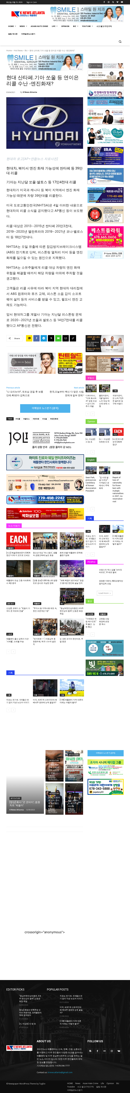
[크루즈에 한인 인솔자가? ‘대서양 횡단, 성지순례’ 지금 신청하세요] (74, 766)
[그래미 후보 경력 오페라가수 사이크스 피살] (55, 766)
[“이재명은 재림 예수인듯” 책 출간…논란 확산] (91, 611)
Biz (26, 50)
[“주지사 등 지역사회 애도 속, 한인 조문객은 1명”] (45, 596)
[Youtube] (122, 2)
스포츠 (9, 634)
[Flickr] (104, 1051)
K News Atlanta (30, 92)
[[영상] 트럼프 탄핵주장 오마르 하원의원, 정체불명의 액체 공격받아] (11, 1012)
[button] (120, 41)
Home (9, 50)
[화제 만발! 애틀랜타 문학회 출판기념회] (72, 540)
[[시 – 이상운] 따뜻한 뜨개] (104, 432)
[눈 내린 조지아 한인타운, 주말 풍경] (72, 627)
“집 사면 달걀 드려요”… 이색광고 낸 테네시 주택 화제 (104, 482)
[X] (113, 2)
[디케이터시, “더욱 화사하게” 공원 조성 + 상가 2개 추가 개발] (91, 388)
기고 (88, 434)
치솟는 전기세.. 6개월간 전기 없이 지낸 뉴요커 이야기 (91, 541)
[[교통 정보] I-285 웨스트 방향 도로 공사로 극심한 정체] (45, 568)
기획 (8, 695)
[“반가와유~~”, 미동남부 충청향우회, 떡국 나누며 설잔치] (45, 627)
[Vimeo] (117, 2)
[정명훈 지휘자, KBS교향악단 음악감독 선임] (91, 584)
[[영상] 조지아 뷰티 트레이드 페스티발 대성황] (74, 799)
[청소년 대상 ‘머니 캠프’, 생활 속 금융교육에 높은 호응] (45, 540)
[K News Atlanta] (18, 92)
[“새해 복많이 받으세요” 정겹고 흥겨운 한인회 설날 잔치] (72, 568)
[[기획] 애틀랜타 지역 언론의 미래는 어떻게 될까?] (72, 687)
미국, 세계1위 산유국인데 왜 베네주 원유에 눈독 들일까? (104, 541)
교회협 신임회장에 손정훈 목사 (104, 621)
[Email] (65, 338)
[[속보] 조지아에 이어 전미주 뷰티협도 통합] (55, 799)
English (90, 473)
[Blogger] (90, 1051)
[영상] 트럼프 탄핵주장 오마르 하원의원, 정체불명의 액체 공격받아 (30, 1012)
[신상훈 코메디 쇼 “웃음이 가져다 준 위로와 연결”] (18, 596)
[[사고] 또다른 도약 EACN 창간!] (118, 432)
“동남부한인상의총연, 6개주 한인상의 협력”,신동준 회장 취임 (72, 611)
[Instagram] (108, 2)
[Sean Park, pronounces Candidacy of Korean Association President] (91, 470)
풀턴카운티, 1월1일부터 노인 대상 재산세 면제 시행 (104, 400)
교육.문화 (37, 548)
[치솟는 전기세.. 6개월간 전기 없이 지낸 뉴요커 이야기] (18, 687)
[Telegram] (44, 338)
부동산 (89, 391)
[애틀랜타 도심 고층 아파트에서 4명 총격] (18, 568)
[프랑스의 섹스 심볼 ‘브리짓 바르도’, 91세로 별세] (91, 572)
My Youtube (15, 798)
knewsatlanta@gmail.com (60, 1072)
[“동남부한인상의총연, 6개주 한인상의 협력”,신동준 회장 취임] (72, 596)
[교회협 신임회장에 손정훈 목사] (104, 611)
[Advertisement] (44, 860)
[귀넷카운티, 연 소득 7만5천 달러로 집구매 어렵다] (118, 388)
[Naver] (58, 338)
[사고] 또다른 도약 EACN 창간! (118, 442)
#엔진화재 (54, 419)
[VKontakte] (119, 1051)
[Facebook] (104, 2)
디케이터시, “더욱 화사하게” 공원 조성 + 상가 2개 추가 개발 (91, 400)
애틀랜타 (10, 548)
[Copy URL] (73, 338)
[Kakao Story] (29, 338)
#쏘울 (44, 419)
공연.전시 (10, 603)
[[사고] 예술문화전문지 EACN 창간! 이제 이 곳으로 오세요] (18, 540)
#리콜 (18, 419)
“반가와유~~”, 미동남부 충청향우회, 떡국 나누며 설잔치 (44, 641)
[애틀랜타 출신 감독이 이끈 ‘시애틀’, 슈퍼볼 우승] (18, 627)
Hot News (18, 50)
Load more (104, 593)
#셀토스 (26, 419)
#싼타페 (36, 419)
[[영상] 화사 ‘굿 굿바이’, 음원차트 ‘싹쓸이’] (25, 782)
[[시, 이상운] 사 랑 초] (91, 432)
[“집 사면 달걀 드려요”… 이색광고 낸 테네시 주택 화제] (104, 470)
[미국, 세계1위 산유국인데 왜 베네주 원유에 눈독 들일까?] (45, 687)
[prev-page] (8, 652)
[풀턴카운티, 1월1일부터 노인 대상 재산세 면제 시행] (104, 388)
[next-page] (13, 652)
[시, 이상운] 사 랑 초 (27, 1024)
